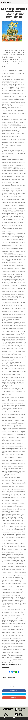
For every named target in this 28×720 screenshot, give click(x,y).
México (8, 677)
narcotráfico (13, 677)
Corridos (4, 677)
